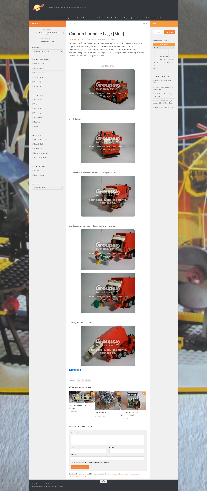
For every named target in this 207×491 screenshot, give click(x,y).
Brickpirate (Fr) (39, 68)
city (79, 380)
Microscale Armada (97, 18)
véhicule (88, 380)
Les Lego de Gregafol (41, 153)
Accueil (34, 18)
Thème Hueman (58, 486)
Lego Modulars (100, 413)
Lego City (73, 24)
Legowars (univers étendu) (133, 18)
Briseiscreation (39, 175)
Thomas (157, 80)
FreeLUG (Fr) (38, 82)
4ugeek (36, 170)
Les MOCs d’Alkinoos (80, 18)
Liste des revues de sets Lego (60, 18)
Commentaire (76, 433)
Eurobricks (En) (39, 86)
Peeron (36, 126)
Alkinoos (75, 39)
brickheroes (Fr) (39, 73)
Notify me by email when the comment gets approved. (91, 462)
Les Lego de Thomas (41, 158)
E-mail (112, 447)
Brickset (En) (38, 108)
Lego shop (37, 104)
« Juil (154, 69)
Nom (73, 447)
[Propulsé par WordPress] (46, 486)
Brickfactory (38, 117)
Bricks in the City (39, 144)
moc (83, 380)
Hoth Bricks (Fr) (39, 64)
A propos (43, 18)
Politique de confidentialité (155, 18)
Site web (74, 455)
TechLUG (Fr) (38, 77)
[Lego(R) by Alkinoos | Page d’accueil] (38, 7)
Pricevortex (38, 99)
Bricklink (37, 122)
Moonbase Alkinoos (114, 18)
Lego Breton (38, 148)
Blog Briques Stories (40, 139)
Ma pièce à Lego (169, 107)
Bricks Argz (38, 113)
